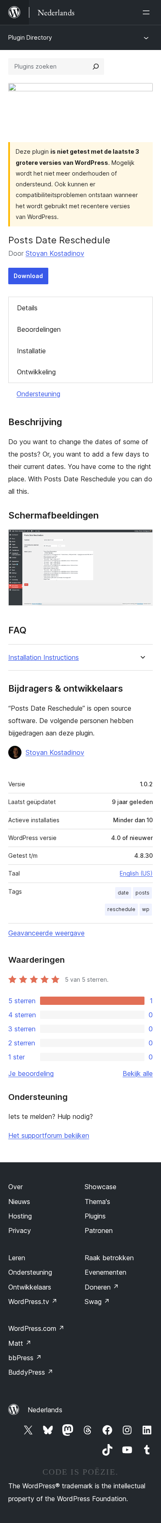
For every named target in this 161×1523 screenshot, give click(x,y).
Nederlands (45, 1410)
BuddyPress (30, 1372)
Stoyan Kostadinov (55, 253)
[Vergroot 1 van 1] (141, 540)
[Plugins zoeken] (96, 66)
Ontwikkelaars (29, 1287)
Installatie (31, 351)
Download (28, 275)
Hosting (20, 1216)
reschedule (121, 909)
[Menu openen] (148, 12)
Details (27, 308)
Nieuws (19, 1201)
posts (142, 893)
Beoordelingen (39, 329)
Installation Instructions (43, 658)
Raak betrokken (109, 1258)
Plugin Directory (30, 37)
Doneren (102, 1287)
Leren (16, 1258)
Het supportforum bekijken (48, 1135)
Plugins (95, 1216)
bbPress (25, 1358)
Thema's (97, 1201)
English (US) (136, 873)
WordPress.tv (32, 1301)
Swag (97, 1301)
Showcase (100, 1187)
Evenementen (105, 1272)
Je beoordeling (31, 1073)
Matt (19, 1343)
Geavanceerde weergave (46, 933)
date (123, 893)
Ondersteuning (38, 394)
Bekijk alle (138, 1073)
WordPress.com (36, 1328)
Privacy (19, 1230)
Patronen (99, 1230)
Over (15, 1187)
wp (145, 909)
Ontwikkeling (36, 372)
